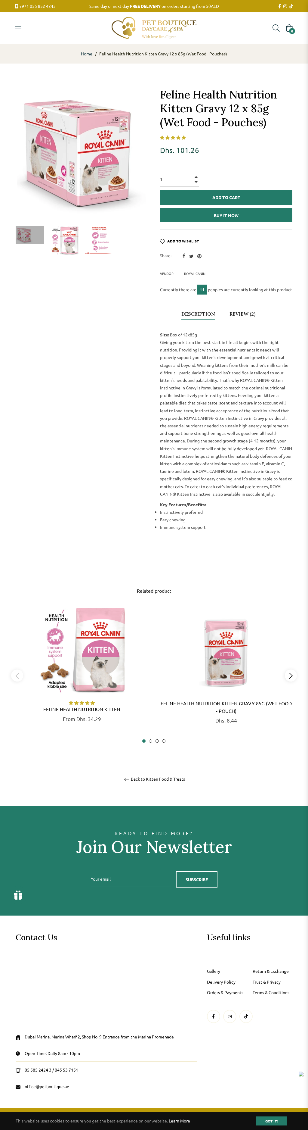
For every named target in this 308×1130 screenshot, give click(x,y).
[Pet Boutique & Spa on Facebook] (279, 6)
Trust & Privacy (267, 982)
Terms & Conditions (271, 992)
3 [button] (157, 741)
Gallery (213, 971)
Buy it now (226, 215)
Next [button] (291, 676)
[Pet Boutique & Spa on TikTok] (291, 6)
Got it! (271, 1121)
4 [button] (163, 741)
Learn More (179, 1120)
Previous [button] (17, 676)
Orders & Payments (225, 992)
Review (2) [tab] (243, 314)
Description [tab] (198, 314)
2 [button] (150, 741)
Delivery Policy (221, 982)
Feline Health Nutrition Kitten (81, 709)
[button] (173, 137)
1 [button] (144, 741)
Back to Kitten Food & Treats (157, 779)
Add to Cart (269, 53)
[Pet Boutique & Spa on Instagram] (285, 6)
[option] (82, 674)
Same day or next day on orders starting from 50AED (154, 6)
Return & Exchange (271, 971)
